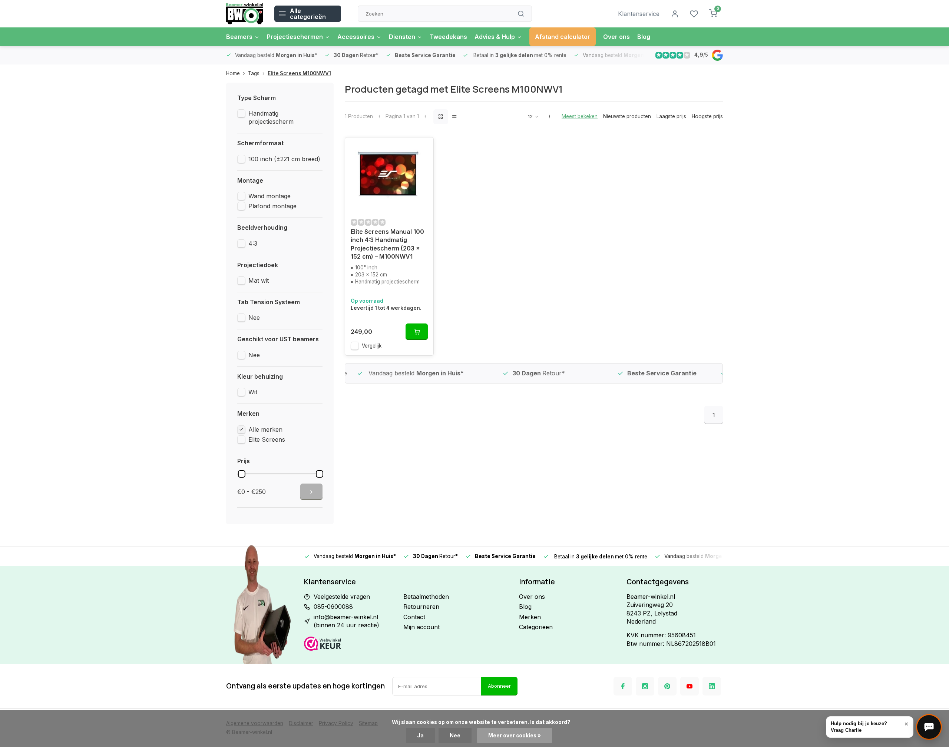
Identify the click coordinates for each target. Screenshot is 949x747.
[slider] (241, 474)
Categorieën (536, 627)
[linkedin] (711, 686)
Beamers (239, 36)
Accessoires (355, 36)
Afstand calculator (562, 36)
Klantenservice (638, 13)
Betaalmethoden (426, 596)
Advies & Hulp (494, 36)
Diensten (402, 36)
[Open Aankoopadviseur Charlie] (929, 727)
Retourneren (421, 606)
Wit (252, 392)
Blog (643, 36)
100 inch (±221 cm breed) (284, 159)
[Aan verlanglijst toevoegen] (422, 148)
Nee (254, 317)
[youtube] (689, 686)
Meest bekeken (580, 116)
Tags (253, 73)
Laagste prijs (671, 116)
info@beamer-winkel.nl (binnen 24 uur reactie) (346, 621)
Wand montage (269, 196)
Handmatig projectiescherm (271, 117)
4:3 (252, 243)
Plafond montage (272, 206)
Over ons (616, 36)
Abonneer (499, 686)
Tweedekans (448, 36)
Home (233, 73)
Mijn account (421, 627)
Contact (414, 617)
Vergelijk (371, 346)
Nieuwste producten (627, 116)
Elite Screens (266, 439)
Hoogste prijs (707, 116)
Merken (530, 617)
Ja (420, 735)
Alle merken (265, 429)
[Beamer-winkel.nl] (244, 14)
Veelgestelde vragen (342, 596)
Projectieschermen (295, 36)
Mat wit (258, 280)
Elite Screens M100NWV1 (299, 73)
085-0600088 (333, 606)
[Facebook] (623, 686)
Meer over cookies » (514, 735)
